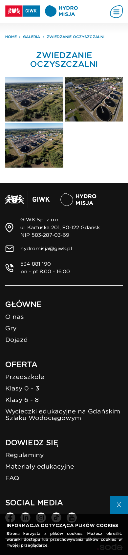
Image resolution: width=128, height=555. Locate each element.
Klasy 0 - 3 (22, 389)
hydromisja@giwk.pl (46, 248)
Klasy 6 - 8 (22, 400)
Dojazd (16, 340)
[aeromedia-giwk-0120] (34, 145)
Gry (10, 328)
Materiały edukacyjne (39, 467)
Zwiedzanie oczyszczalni (75, 37)
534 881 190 (35, 264)
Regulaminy (24, 455)
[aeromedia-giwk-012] (34, 99)
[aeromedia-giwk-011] (94, 99)
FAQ (12, 478)
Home (11, 37)
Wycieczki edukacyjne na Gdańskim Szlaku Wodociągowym (62, 415)
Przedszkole (24, 377)
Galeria (31, 37)
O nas (14, 317)
